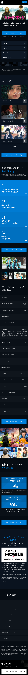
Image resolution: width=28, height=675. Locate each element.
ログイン (24, 2)
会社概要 (6, 666)
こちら (23, 335)
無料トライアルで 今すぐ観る (14, 33)
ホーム (2, 666)
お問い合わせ (18, 666)
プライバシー (12, 666)
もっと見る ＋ (14, 146)
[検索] (21, 2)
